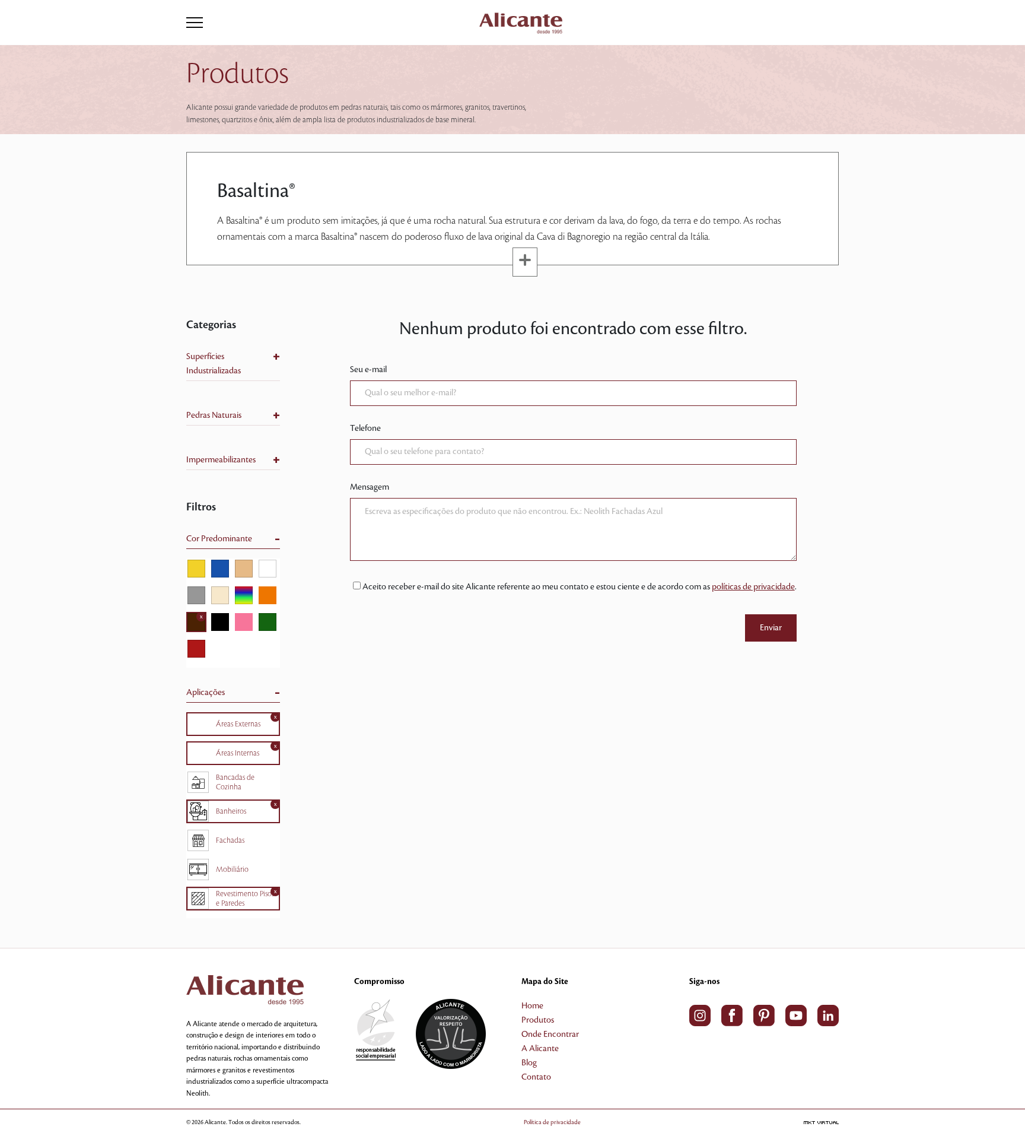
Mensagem (369, 487)
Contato (536, 1077)
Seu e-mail (368, 370)
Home (532, 1006)
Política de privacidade (552, 1122)
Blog (529, 1063)
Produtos (537, 1020)
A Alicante (540, 1049)
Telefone (365, 428)
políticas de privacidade (753, 587)
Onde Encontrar (550, 1034)
